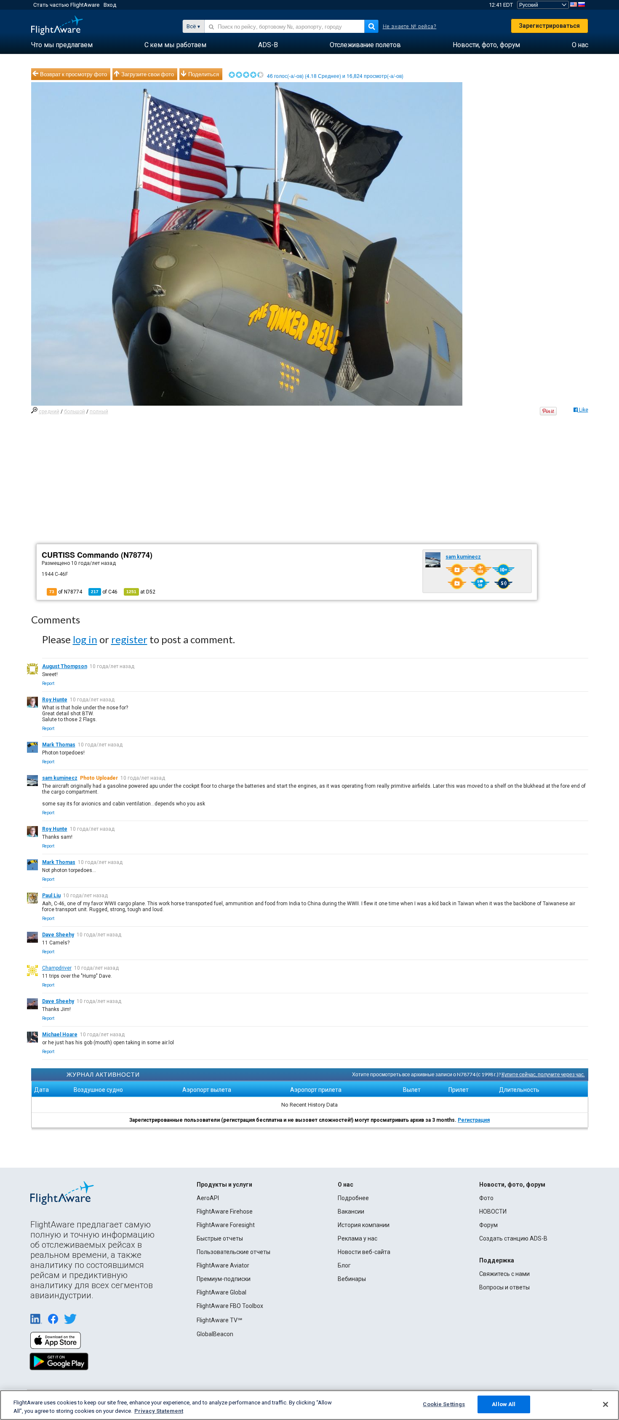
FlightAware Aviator (223, 1265)
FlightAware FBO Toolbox (230, 1305)
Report (48, 683)
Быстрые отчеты (220, 1238)
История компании (364, 1225)
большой (74, 412)
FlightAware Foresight (226, 1225)
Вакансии (351, 1211)
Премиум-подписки (224, 1279)
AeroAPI (208, 1198)
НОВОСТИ (493, 1211)
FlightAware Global (221, 1292)
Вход (110, 5)
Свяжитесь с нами (504, 1273)
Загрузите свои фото (147, 74)
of (104, 592)
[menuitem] (62, 45)
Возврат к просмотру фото (73, 74)
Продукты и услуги (224, 1184)
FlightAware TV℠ (219, 1320)
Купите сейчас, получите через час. (543, 1074)
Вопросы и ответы (504, 1287)
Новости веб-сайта (364, 1252)
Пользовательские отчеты (233, 1252)
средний (49, 412)
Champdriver (57, 968)
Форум (488, 1225)
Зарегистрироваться (549, 25)
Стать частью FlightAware (66, 5)
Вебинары (352, 1279)
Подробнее (353, 1198)
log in (85, 639)
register (129, 639)
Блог (344, 1265)
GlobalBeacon (215, 1334)
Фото (486, 1198)
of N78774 (65, 592)
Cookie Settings (444, 1404)
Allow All (503, 1404)
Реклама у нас (357, 1238)
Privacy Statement (158, 1411)
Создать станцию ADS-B (513, 1238)
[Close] (605, 1404)
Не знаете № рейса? (410, 26)
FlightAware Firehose (225, 1211)
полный (99, 412)
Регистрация (474, 1120)
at (140, 592)
